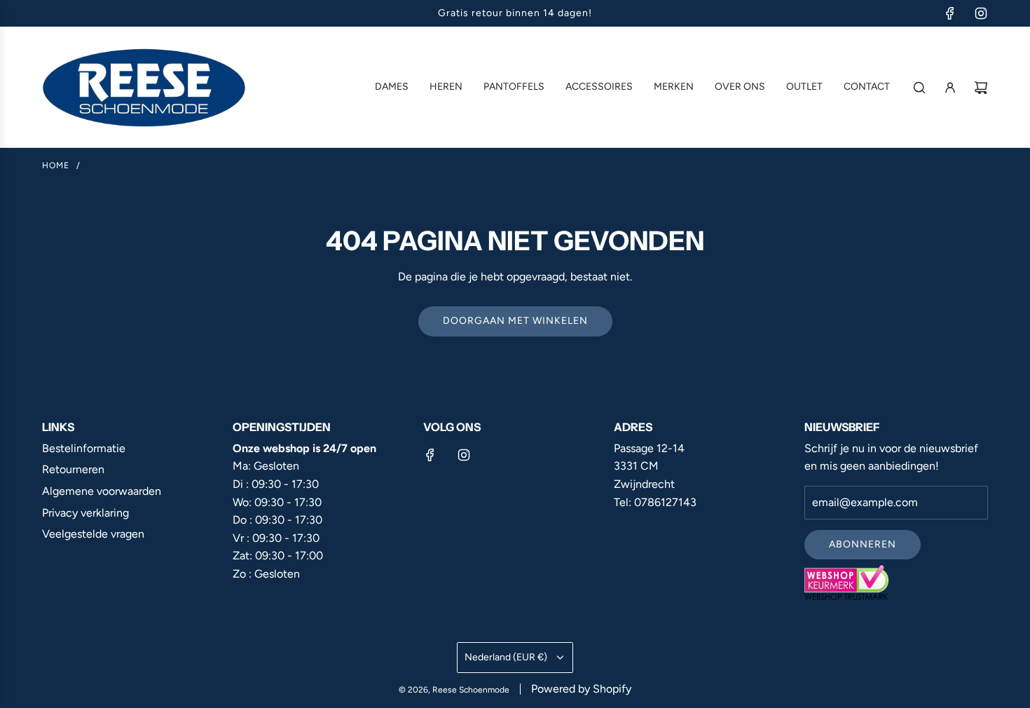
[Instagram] (981, 13)
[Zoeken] (919, 87)
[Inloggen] (950, 87)
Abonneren (862, 544)
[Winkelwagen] (981, 87)
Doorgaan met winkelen (515, 321)
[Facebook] (950, 13)
